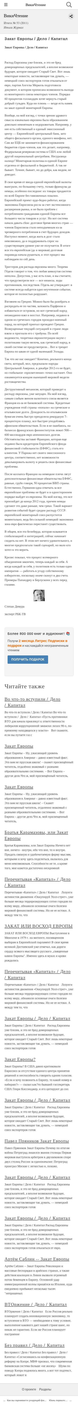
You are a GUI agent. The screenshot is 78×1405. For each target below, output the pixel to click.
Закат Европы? (20, 1059)
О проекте (29, 1389)
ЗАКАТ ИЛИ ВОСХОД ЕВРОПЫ (39, 926)
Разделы (45, 1389)
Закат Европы (19, 746)
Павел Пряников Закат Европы (37, 1141)
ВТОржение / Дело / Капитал (36, 1304)
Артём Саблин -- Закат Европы (37, 1259)
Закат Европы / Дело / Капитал (37, 1018)
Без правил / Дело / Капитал (35, 1345)
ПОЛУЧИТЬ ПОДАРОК (27, 659)
